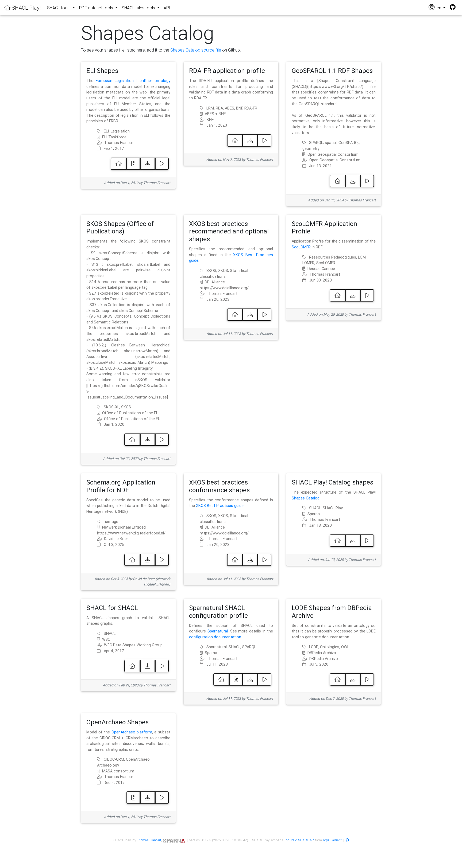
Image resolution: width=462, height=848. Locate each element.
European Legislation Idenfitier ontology (133, 80)
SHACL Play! (25, 7)
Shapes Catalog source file (195, 50)
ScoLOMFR (301, 247)
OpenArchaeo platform (131, 732)
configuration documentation (215, 637)
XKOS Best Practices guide (220, 505)
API (167, 7)
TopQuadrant (332, 840)
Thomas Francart (149, 840)
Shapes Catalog (305, 498)
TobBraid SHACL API (299, 840)
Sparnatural (217, 631)
